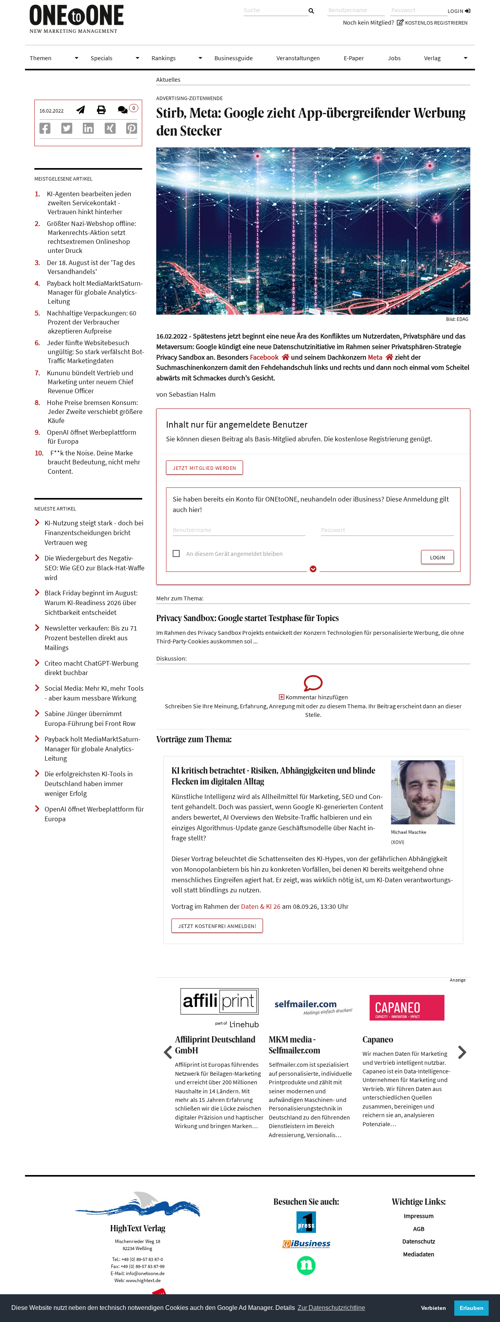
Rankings (178, 58)
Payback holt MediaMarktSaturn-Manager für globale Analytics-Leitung (95, 292)
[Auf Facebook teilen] (44, 130)
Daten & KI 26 (260, 906)
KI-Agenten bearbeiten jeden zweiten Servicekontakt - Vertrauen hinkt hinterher (89, 203)
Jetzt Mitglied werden (204, 467)
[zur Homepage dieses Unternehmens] (285, 357)
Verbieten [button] (433, 1308)
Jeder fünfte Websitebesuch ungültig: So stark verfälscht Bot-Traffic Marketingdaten (96, 352)
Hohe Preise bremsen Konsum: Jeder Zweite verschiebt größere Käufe (95, 411)
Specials (116, 58)
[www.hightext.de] (137, 1215)
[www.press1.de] (306, 1230)
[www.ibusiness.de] (306, 1246)
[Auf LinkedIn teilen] (88, 130)
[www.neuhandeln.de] (306, 1273)
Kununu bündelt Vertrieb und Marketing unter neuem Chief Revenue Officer (90, 382)
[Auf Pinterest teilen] (131, 130)
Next (461, 1052)
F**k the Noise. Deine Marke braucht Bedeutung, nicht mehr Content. (94, 462)
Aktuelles (168, 79)
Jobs (394, 58)
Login (456, 10)
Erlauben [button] (472, 1308)
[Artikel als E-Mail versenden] (80, 111)
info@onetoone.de (145, 1273)
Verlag (447, 58)
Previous (167, 1052)
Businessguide (233, 58)
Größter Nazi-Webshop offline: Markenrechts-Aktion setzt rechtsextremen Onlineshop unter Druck (91, 237)
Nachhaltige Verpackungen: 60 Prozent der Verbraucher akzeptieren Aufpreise (91, 322)
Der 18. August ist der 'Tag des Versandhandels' (91, 267)
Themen (55, 58)
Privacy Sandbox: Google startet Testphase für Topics (247, 619)
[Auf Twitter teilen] (66, 130)
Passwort (330, 522)
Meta (375, 357)
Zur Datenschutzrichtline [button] (331, 1307)
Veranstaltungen (298, 58)
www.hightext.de (143, 1280)
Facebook (264, 357)
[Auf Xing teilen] (110, 130)
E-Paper (354, 58)
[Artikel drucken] (101, 111)
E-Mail (179, 522)
